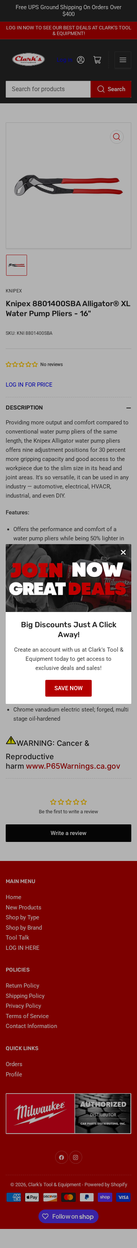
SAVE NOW (68, 688)
